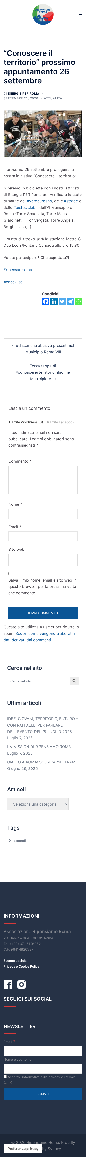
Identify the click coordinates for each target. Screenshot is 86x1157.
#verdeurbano (39, 201)
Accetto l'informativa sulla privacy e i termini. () (40, 1080)
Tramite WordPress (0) (25, 422)
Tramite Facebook (60, 422)
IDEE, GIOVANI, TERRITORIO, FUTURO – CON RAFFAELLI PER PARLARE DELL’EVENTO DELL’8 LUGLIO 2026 (42, 725)
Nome (15, 504)
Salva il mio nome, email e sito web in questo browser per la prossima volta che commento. (42, 587)
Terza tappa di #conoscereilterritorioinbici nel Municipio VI (43, 372)
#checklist (13, 282)
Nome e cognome (17, 1059)
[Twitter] (62, 301)
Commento (20, 461)
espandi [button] (20, 840)
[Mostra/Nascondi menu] (80, 14)
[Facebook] (45, 301)
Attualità (53, 98)
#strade (71, 201)
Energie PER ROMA (23, 93)
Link (8, 1082)
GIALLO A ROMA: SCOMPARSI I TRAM (41, 762)
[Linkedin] (54, 301)
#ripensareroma (18, 269)
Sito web (16, 549)
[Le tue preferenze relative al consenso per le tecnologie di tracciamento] (23, 1148)
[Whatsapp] (78, 301)
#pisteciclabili (25, 207)
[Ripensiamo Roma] (43, 13)
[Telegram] (70, 301)
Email (14, 526)
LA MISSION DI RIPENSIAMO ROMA (39, 746)
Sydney (54, 1148)
